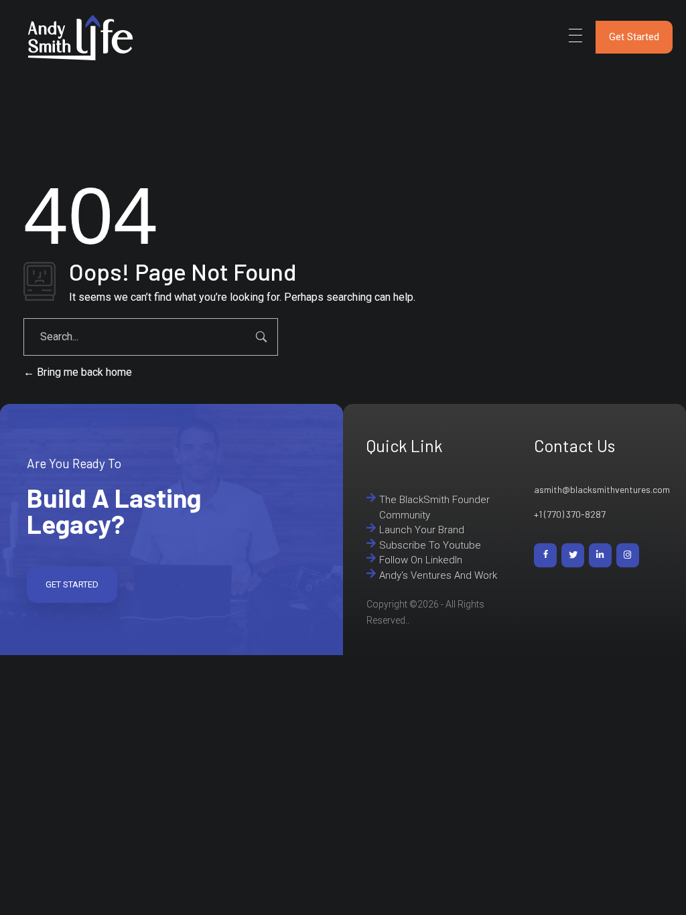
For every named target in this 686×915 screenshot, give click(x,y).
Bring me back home (83, 372)
